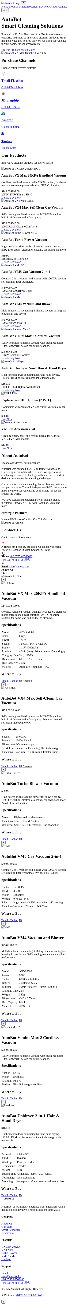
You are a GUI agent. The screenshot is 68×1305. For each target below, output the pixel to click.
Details (5, 197)
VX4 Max (7, 1249)
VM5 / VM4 (8, 1256)
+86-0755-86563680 (21, 556)
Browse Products (10, 49)
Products (13, 6)
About (53, 6)
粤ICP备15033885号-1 (29, 1295)
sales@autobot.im (19, 566)
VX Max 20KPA (10, 1246)
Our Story (6, 1226)
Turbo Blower (9, 1252)
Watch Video (28, 49)
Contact (62, 6)
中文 (5, 10)
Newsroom (7, 1233)
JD (20, 680)
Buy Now (44, 6)
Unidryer (6, 1259)
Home (4, 6)
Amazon (27, 680)
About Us (6, 1223)
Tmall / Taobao (9, 680)
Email (4, 1273)
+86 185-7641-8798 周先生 (17, 559)
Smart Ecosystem (28, 6)
